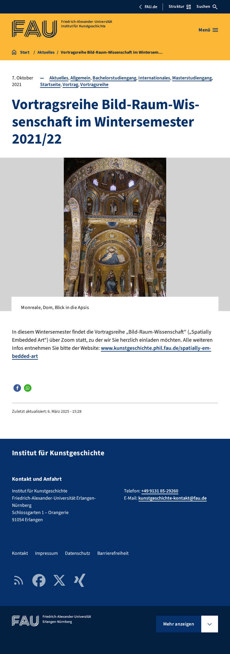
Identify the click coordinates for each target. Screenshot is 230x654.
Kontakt (20, 553)
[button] (17, 388)
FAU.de (151, 7)
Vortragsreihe (94, 84)
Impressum (46, 553)
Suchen (203, 7)
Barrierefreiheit (112, 553)
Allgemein (80, 78)
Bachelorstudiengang (114, 78)
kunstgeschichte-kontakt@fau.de (172, 498)
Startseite (50, 84)
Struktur (176, 7)
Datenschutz (77, 553)
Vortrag (70, 84)
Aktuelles (58, 78)
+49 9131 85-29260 (159, 491)
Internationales (154, 78)
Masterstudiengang (192, 78)
